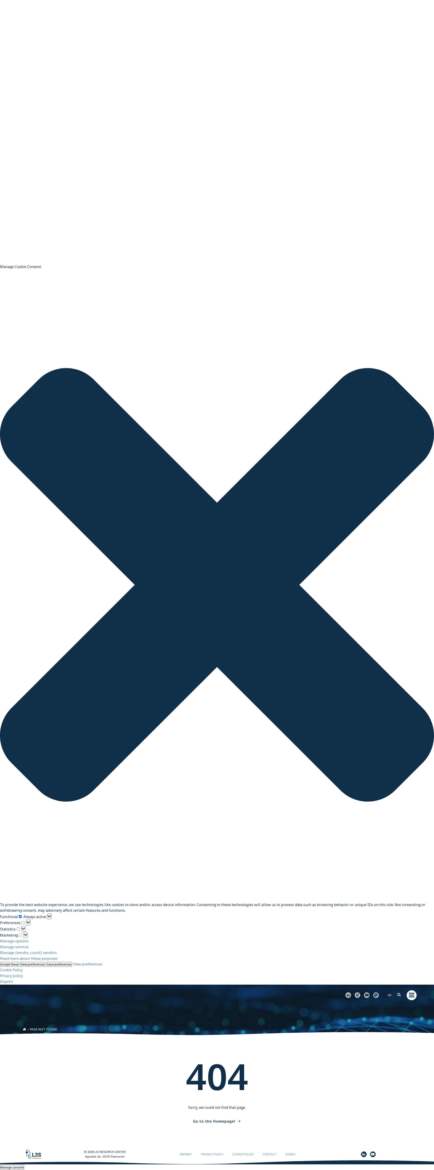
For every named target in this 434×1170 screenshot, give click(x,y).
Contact (269, 1154)
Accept (5, 964)
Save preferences (59, 964)
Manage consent (12, 1167)
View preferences (33, 964)
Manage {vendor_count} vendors (28, 952)
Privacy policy (11, 975)
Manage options (14, 941)
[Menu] (412, 995)
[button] (217, 586)
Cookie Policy (11, 969)
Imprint (6, 981)
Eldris (290, 1154)
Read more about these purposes (29, 958)
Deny (15, 964)
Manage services (14, 946)
